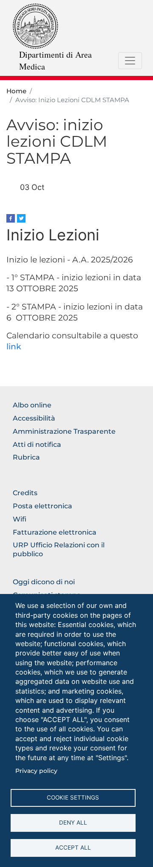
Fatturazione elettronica (54, 532)
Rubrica (26, 457)
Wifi (19, 519)
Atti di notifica (37, 444)
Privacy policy (36, 770)
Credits (25, 493)
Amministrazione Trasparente (64, 431)
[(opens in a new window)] (10, 218)
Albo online (32, 405)
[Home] (35, 26)
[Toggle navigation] (130, 60)
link (13, 346)
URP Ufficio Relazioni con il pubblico (59, 549)
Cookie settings (73, 797)
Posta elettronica (42, 506)
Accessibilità (34, 418)
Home (16, 91)
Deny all (73, 822)
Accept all (73, 847)
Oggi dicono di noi (44, 582)
